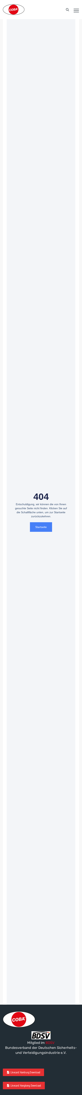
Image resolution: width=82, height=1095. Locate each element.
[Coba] (13, 9)
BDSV (50, 1043)
